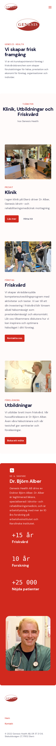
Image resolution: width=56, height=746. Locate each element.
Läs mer (11, 218)
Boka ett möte (15, 440)
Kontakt (9, 723)
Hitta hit (28, 218)
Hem (7, 718)
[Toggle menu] (50, 7)
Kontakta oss (14, 338)
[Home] (11, 9)
